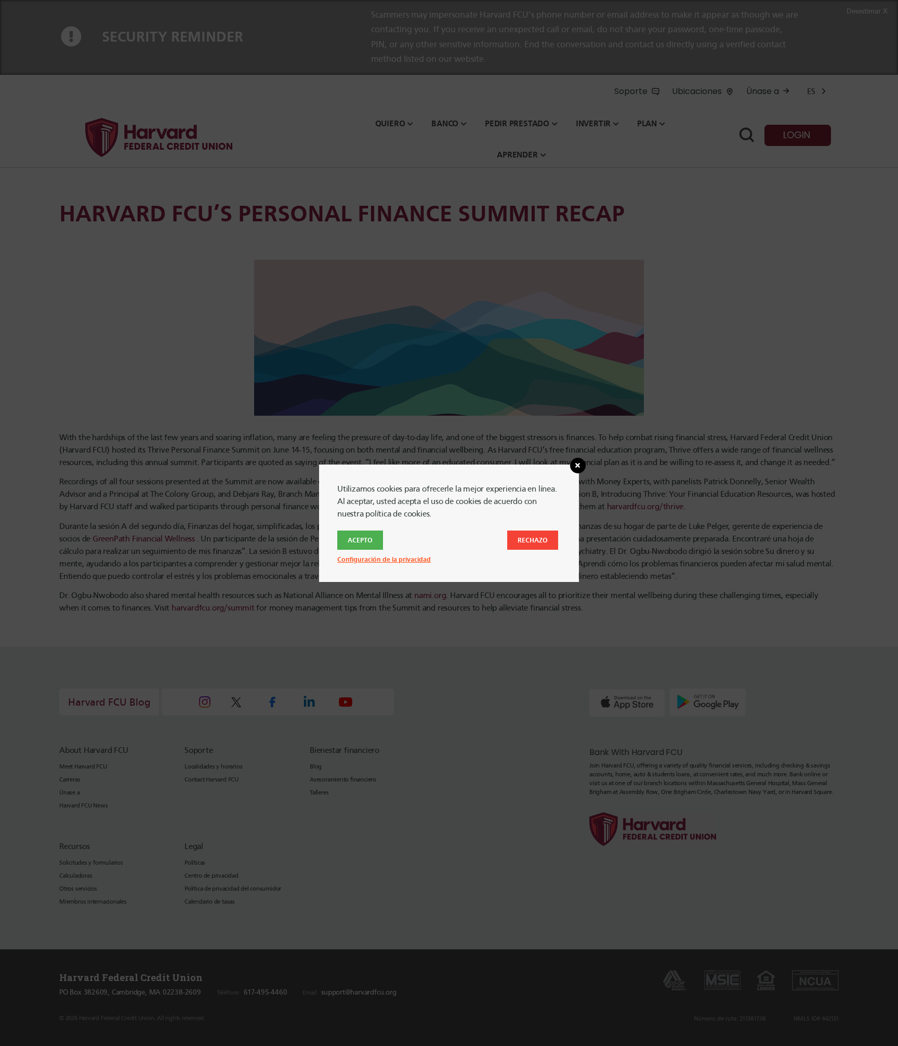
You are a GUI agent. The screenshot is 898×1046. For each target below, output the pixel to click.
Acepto (360, 540)
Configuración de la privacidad (384, 559)
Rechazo (533, 540)
